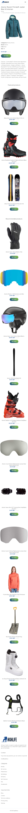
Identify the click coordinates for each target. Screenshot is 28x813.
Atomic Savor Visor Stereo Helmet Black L (14, 336)
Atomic (12, 42)
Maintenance (4, 771)
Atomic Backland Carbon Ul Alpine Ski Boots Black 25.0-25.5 (14, 160)
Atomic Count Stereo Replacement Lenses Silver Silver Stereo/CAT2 (14, 464)
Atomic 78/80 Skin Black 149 (14, 378)
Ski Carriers (4, 769)
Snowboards (4, 784)
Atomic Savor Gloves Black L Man (14, 252)
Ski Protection (4, 779)
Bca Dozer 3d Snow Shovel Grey (14, 636)
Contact (3, 795)
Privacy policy (4, 800)
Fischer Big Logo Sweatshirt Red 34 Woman (14, 594)
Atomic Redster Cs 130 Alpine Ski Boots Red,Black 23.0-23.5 (14, 421)
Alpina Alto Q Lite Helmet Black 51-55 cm (14, 118)
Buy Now (6, 55)
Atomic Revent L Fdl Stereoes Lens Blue (14, 294)
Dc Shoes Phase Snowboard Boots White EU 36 (14, 678)
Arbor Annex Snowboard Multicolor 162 (14, 203)
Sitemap (3, 803)
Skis (2, 781)
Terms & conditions (5, 798)
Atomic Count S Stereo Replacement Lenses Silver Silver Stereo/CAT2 (14, 551)
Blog (2, 793)
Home (2, 11)
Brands (9, 42)
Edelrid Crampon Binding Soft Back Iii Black (14, 721)
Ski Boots (3, 776)
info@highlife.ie (4, 758)
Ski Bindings (4, 774)
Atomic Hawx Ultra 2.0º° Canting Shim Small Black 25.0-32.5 (14, 508)
